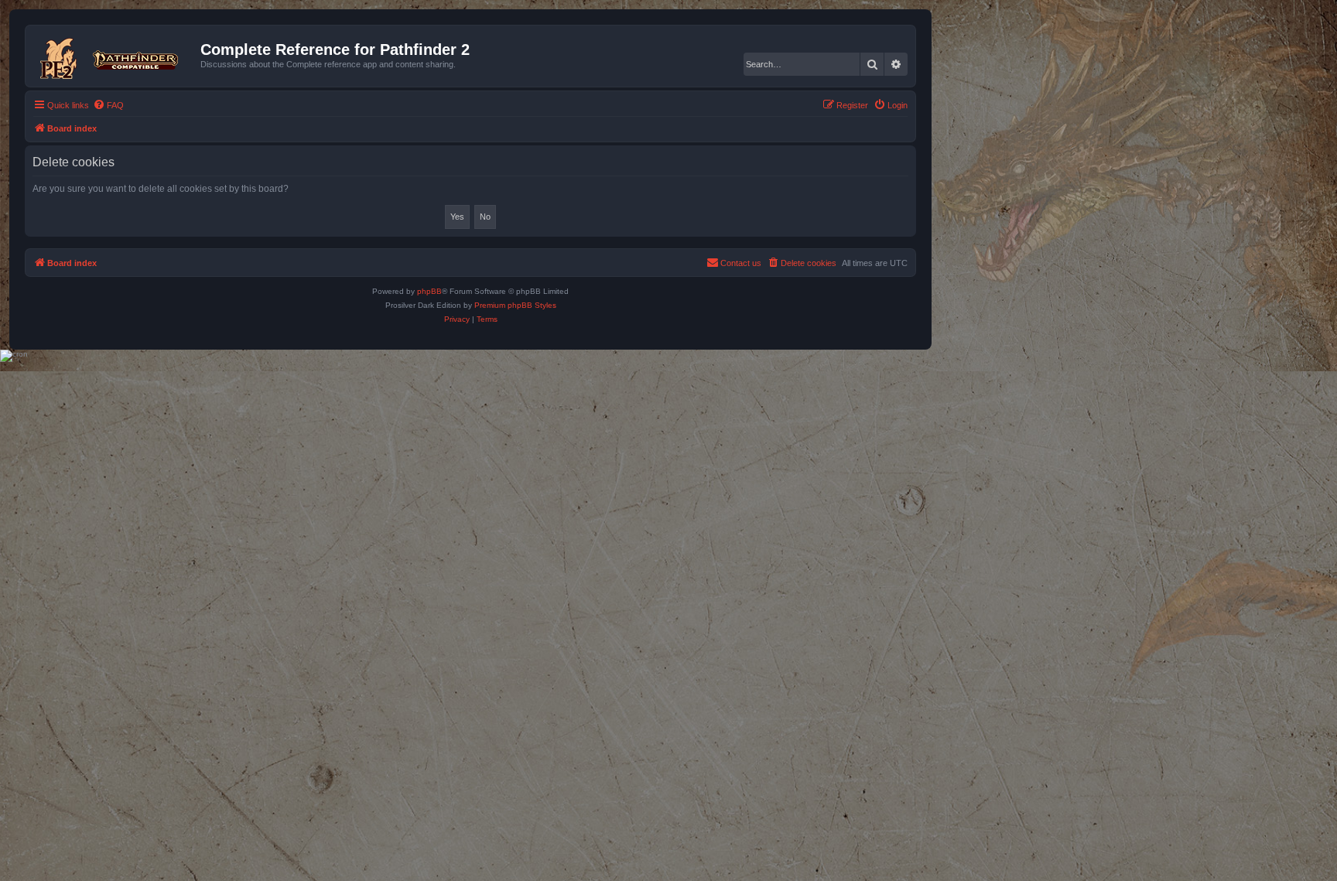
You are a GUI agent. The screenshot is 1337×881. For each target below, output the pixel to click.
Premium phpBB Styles (515, 305)
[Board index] (114, 55)
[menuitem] (108, 105)
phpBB (429, 291)
